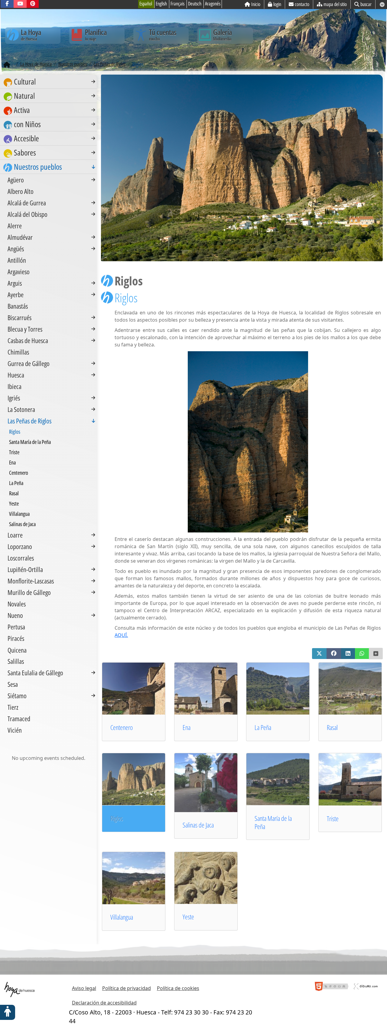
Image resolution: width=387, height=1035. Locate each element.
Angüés (16, 248)
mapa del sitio (335, 4)
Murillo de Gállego (29, 592)
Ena (186, 727)
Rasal (332, 727)
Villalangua (121, 917)
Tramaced (19, 718)
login (277, 4)
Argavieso (19, 271)
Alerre (15, 225)
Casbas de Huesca (28, 340)
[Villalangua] (141, 877)
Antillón (17, 260)
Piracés (16, 638)
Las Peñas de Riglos (29, 420)
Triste (333, 818)
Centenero (121, 727)
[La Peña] (285, 688)
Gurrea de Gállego (29, 363)
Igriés (14, 397)
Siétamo (17, 695)
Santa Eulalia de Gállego (35, 672)
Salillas (16, 661)
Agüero (16, 179)
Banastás (18, 305)
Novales (17, 603)
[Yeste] (213, 877)
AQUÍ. (121, 635)
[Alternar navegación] (93, 81)
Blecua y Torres (25, 328)
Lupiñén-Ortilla (25, 569)
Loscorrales (21, 557)
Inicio (255, 4)
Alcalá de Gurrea (27, 202)
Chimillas (18, 351)
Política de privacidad (126, 988)
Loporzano (20, 546)
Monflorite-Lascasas (31, 580)
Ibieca (14, 386)
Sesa (13, 684)
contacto (302, 4)
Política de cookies (178, 988)
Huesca (16, 374)
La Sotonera (21, 409)
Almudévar (20, 237)
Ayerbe (16, 294)
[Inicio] (7, 64)
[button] (319, 653)
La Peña (263, 727)
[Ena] (213, 688)
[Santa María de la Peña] (285, 779)
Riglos (14, 431)
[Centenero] (141, 688)
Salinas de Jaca (198, 825)
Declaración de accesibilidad (104, 1002)
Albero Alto (21, 191)
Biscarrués (19, 317)
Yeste (188, 916)
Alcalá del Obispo (27, 214)
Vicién (15, 729)
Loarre (15, 534)
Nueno (15, 615)
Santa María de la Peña (273, 822)
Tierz (13, 707)
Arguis (15, 283)
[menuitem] (48, 82)
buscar (366, 4)
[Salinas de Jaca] (213, 782)
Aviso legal (84, 988)
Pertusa (16, 626)
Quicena (17, 649)
